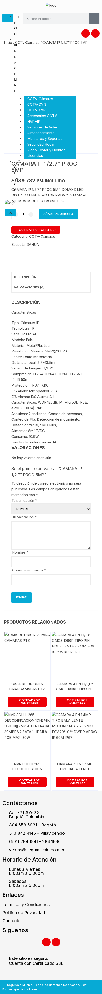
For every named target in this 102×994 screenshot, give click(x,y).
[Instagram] (95, 33)
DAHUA (33, 244)
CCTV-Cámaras (27, 43)
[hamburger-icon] (7, 18)
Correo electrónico (29, 570)
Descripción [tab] (25, 277)
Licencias (35, 155)
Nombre (20, 552)
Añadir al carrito (58, 214)
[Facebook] (85, 33)
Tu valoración (24, 517)
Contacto (17, 175)
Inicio (16, 25)
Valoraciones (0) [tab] (29, 287)
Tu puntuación (24, 500)
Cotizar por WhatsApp (38, 230)
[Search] (94, 18)
